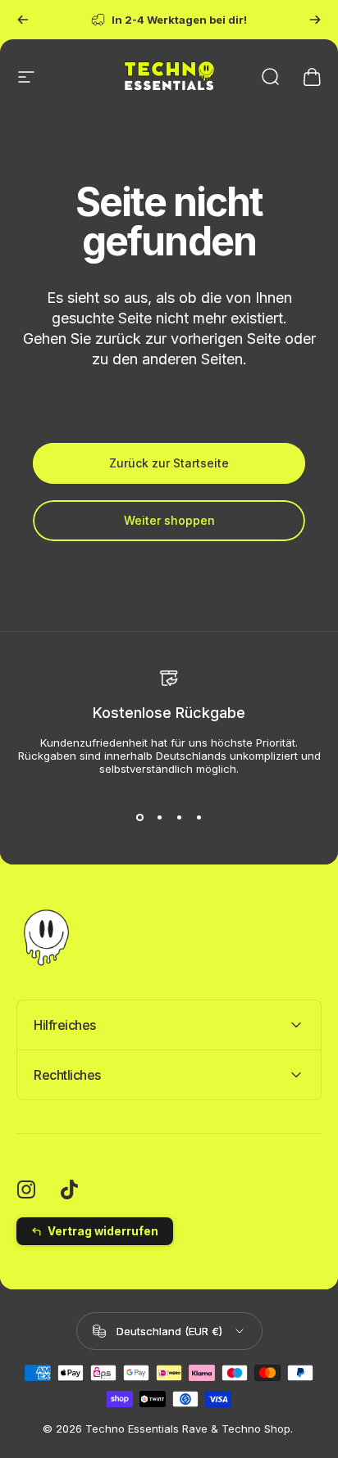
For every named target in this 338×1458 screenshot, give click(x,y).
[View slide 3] (179, 818)
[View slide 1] (139, 818)
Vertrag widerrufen (103, 1231)
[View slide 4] (198, 818)
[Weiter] (315, 19)
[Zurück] (23, 19)
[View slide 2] (159, 818)
